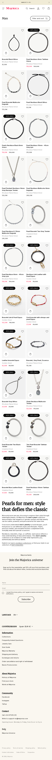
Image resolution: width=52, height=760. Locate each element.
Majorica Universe (8, 733)
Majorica (10, 756)
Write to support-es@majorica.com (15, 718)
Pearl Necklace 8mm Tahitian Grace (37, 60)
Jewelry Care (6, 644)
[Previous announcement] (3, 2)
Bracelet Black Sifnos (10, 59)
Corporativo (31, 752)
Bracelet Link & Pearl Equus (12, 317)
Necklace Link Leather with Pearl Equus (36, 275)
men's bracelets (17, 545)
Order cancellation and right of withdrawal (17, 661)
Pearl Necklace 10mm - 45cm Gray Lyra (37, 146)
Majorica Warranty (8, 651)
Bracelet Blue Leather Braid (12, 487)
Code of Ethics (20, 752)
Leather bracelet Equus (10, 360)
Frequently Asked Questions (12, 640)
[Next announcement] (49, 2)
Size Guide (6, 647)
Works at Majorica (8, 684)
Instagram (5, 701)
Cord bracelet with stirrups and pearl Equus (37, 318)
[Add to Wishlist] (22, 30)
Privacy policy (6, 748)
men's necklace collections (21, 543)
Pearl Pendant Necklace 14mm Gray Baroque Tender (13, 189)
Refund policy (42, 748)
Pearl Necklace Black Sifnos (36, 102)
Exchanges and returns (10, 658)
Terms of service (18, 748)
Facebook (5, 697)
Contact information (8, 752)
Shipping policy (30, 748)
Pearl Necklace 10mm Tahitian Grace (37, 488)
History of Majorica (9, 677)
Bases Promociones (9, 665)
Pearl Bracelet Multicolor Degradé (11, 103)
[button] (3, 8)
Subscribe (26, 599)
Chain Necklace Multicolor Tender (36, 402)
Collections (6, 637)
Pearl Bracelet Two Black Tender (11, 445)
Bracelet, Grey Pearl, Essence (37, 360)
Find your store (7, 681)
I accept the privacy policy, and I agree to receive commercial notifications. (24, 593)
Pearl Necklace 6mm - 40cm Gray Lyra (13, 275)
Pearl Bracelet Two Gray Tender (38, 231)
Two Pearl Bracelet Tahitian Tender (36, 445)
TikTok (4, 704)
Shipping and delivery (10, 654)
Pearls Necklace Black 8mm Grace (12, 146)
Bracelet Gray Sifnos (9, 401)
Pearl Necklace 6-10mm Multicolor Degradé (11, 232)
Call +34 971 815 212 (9, 715)
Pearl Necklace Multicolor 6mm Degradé (38, 189)
